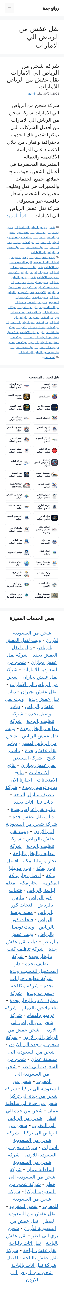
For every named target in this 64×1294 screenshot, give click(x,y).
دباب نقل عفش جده (33, 816)
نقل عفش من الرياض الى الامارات (39, 352)
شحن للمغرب (24, 1206)
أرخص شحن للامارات (42, 257)
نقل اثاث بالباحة (25, 1243)
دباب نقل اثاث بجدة (33, 802)
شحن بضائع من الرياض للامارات (29, 282)
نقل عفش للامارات (32, 247)
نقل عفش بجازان (38, 765)
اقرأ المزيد (17, 215)
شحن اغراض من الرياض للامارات (28, 272)
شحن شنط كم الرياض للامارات (41, 287)
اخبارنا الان (21, 780)
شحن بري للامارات (48, 277)
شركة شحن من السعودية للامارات (33, 1140)
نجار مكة (29, 883)
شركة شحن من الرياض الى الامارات (27, 322)
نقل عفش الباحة (39, 1250)
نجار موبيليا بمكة (39, 861)
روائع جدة (51, 8)
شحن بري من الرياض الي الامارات (35, 227)
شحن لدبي (23, 232)
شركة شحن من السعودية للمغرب (33, 1198)
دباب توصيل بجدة (39, 787)
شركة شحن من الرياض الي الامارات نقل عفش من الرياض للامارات (33, 76)
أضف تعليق (48, 357)
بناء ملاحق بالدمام (40, 1008)
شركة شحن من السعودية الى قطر (32, 1176)
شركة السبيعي (27, 758)
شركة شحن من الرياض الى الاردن (33, 1022)
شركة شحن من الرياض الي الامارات (38, 327)
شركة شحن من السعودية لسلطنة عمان (31, 1162)
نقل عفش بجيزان (38, 691)
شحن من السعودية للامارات (31, 302)
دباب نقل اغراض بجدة (33, 809)
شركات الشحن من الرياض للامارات (38, 307)
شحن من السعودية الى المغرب (29, 1073)
